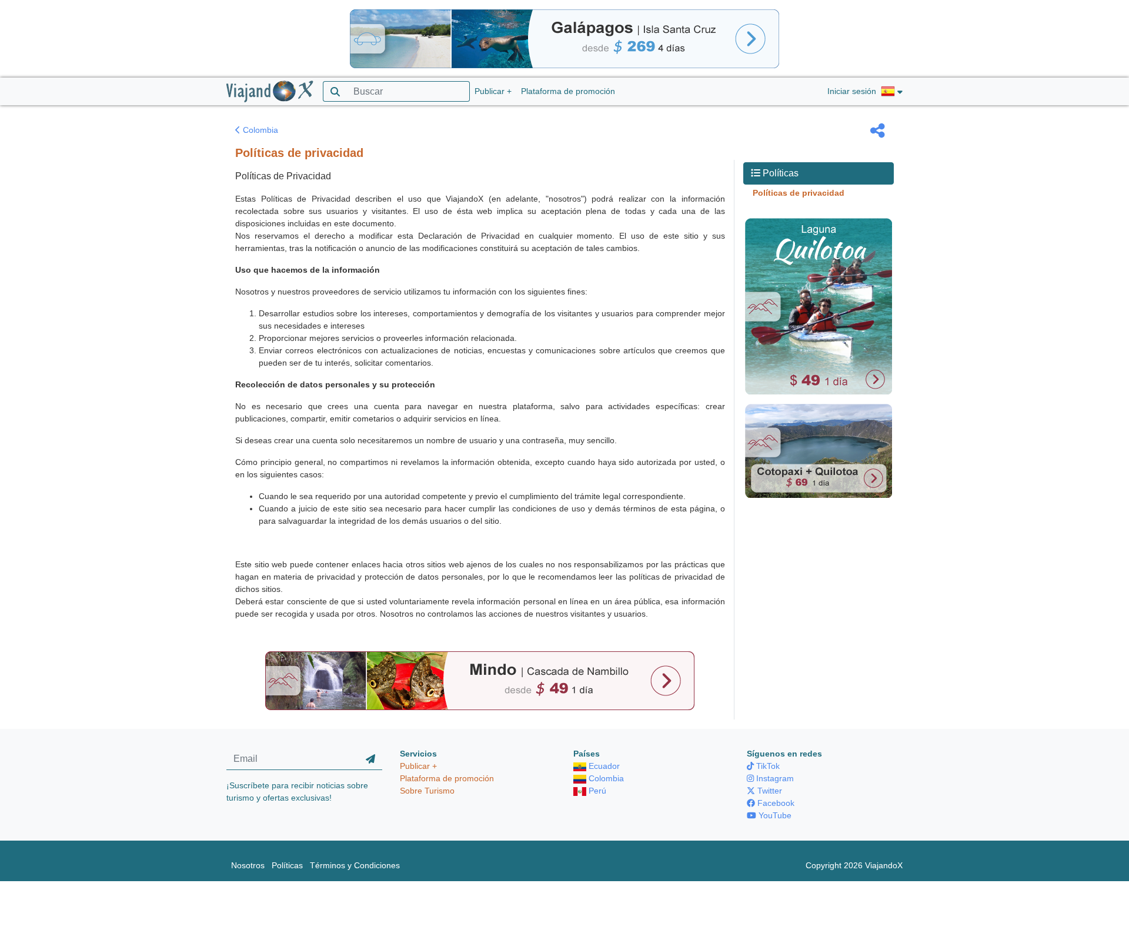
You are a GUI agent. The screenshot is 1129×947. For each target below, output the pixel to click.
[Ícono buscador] (335, 91)
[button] (892, 91)
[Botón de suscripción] (370, 759)
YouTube (773, 815)
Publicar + (493, 91)
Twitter (768, 790)
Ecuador (603, 766)
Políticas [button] (779, 173)
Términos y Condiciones (355, 865)
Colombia (259, 130)
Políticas (287, 865)
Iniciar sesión (851, 91)
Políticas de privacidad (798, 193)
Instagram (774, 778)
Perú (596, 790)
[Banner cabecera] (564, 38)
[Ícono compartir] (877, 130)
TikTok (767, 766)
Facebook (774, 803)
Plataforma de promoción (568, 91)
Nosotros (248, 865)
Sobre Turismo (427, 790)
